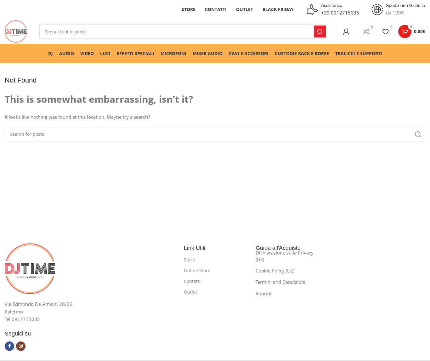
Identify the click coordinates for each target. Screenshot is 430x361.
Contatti (192, 281)
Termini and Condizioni (280, 282)
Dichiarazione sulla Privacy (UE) (285, 255)
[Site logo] (16, 31)
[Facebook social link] (9, 346)
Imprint (264, 293)
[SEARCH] (320, 31)
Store (189, 260)
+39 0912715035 (340, 12)
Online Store (197, 270)
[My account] (346, 31)
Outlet (190, 292)
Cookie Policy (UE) (275, 270)
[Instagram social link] (20, 346)
